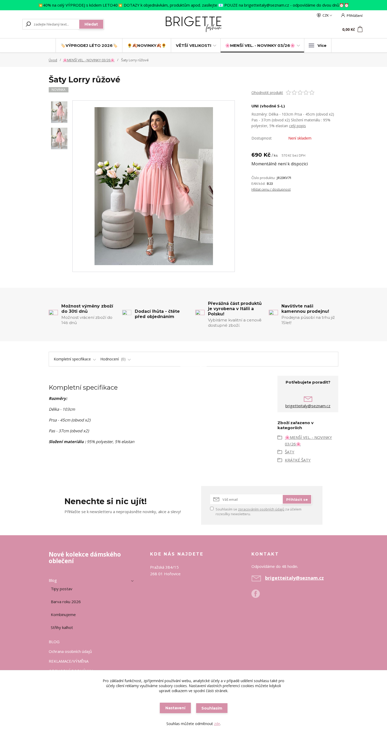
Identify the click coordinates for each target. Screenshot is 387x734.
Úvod (53, 60)
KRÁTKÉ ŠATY (298, 460)
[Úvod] (193, 24)
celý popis (297, 125)
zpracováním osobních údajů (261, 509)
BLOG (54, 641)
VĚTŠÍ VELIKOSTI (193, 45)
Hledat (91, 24)
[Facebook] (258, 595)
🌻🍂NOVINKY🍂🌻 (146, 45)
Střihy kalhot (62, 627)
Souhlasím (211, 708)
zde (217, 723)
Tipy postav (61, 588)
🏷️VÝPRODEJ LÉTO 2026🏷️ (89, 45)
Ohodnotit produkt (267, 92)
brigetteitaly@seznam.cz (307, 405)
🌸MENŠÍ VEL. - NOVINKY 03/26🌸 (260, 45)
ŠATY (289, 451)
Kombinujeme (63, 614)
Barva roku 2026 (66, 601)
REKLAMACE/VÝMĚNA (68, 661)
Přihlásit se (297, 499)
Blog (53, 580)
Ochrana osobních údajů (70, 651)
